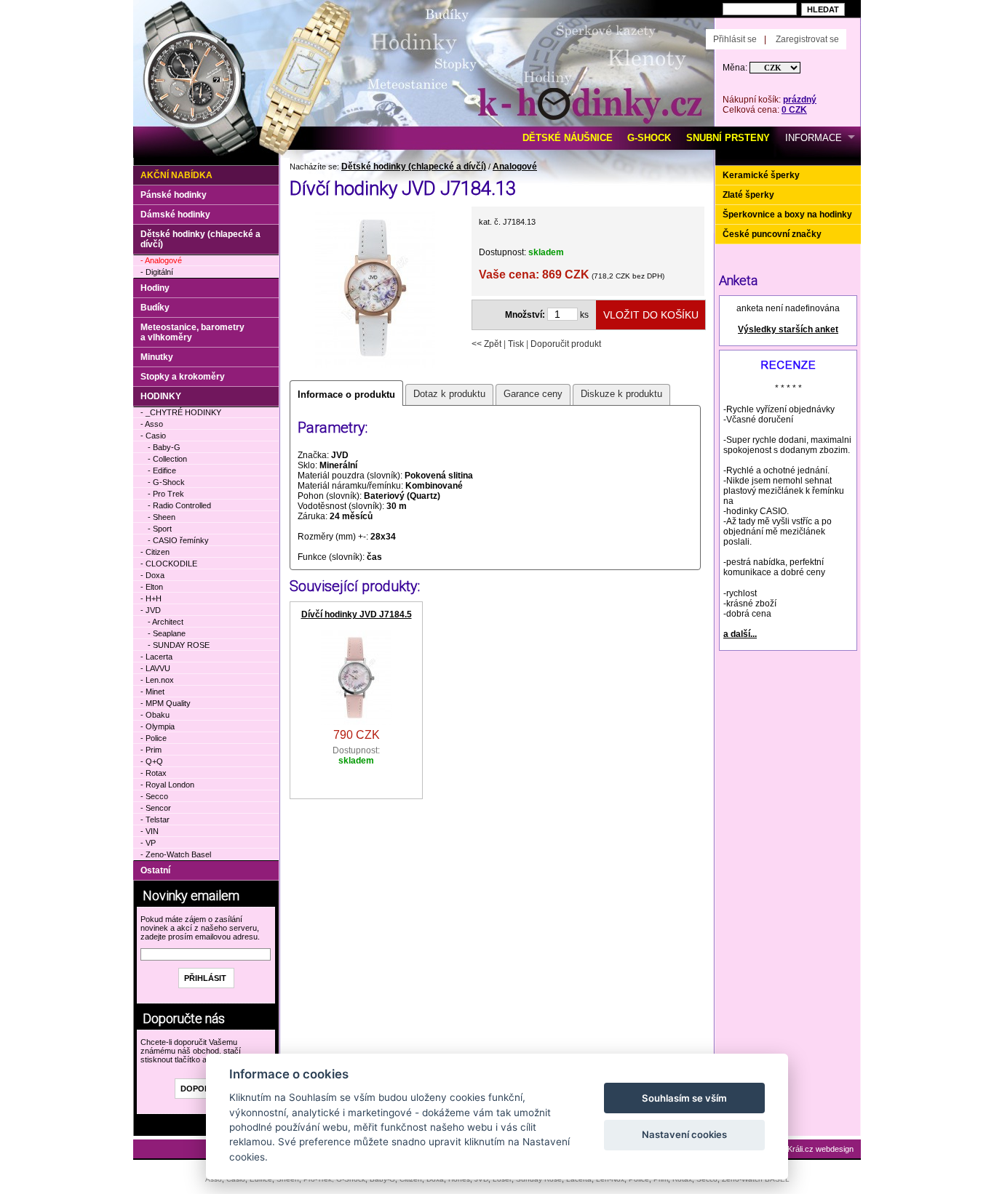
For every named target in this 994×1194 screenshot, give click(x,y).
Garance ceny (533, 393)
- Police (153, 738)
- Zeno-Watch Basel (175, 854)
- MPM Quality (165, 703)
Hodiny (155, 288)
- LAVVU (155, 668)
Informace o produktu (346, 394)
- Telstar (155, 819)
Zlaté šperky (748, 195)
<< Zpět (486, 344)
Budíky (155, 307)
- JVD (150, 610)
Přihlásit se (735, 39)
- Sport (160, 528)
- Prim (151, 749)
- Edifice (162, 470)
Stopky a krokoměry (182, 377)
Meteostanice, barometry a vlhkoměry (192, 332)
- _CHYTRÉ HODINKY (180, 412)
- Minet (152, 691)
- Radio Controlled (179, 505)
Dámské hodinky (175, 214)
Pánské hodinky (173, 195)
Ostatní (155, 870)
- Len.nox (157, 680)
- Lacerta (156, 656)
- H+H (151, 598)
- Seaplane (167, 633)
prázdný (799, 100)
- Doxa (152, 575)
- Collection (167, 458)
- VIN (149, 831)
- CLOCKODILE (168, 563)
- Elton (151, 586)
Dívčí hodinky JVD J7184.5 (356, 614)
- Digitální (156, 272)
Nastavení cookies (684, 1134)
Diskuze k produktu (621, 393)
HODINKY (160, 396)
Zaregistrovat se (807, 39)
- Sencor (155, 808)
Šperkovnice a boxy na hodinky (787, 214)
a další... (740, 634)
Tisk (516, 344)
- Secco (154, 796)
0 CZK (794, 110)
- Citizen (155, 552)
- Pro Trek (166, 493)
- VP (148, 842)
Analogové (515, 166)
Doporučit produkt (565, 344)
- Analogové (161, 260)
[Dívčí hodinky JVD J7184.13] (375, 366)
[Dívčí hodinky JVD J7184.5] (356, 722)
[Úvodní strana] (298, 22)
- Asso (151, 424)
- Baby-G (164, 447)
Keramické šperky (761, 175)
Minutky (156, 357)
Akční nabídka (176, 175)
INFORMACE (813, 137)
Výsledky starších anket (788, 329)
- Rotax (153, 773)
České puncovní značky (772, 234)
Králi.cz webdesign (820, 1149)
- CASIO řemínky (178, 540)
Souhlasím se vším (684, 1098)
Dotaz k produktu (449, 393)
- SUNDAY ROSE (179, 645)
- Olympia (157, 726)
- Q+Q (151, 761)
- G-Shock (166, 482)
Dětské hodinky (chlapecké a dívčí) (413, 166)
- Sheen (161, 517)
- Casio (153, 435)
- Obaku (155, 714)
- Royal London (167, 784)
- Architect (165, 621)
